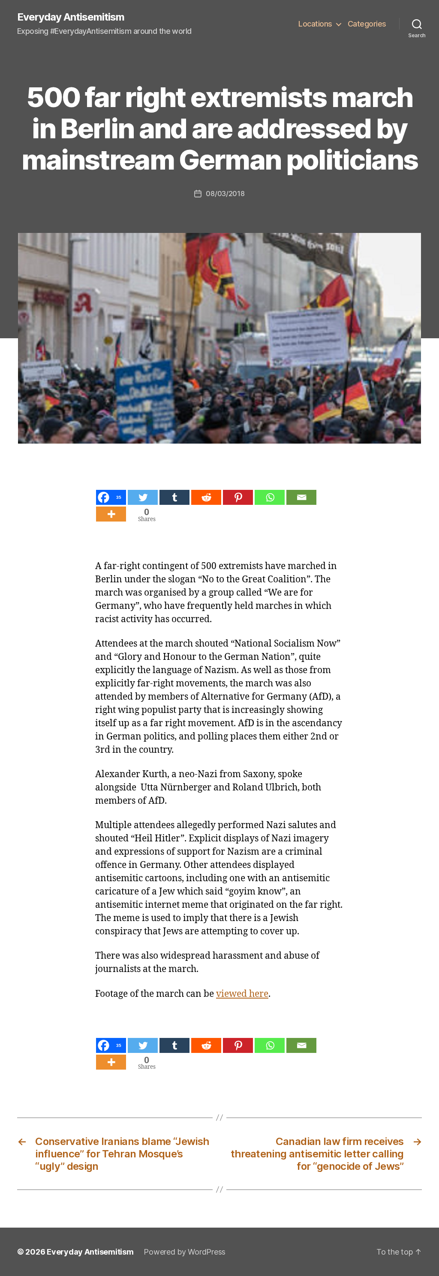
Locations (315, 23)
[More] (111, 514)
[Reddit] (206, 497)
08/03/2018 (225, 193)
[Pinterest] (238, 497)
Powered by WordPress (185, 1251)
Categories (367, 23)
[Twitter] (143, 497)
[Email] (301, 497)
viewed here (242, 994)
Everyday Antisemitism (70, 17)
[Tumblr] (174, 497)
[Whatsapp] (270, 497)
